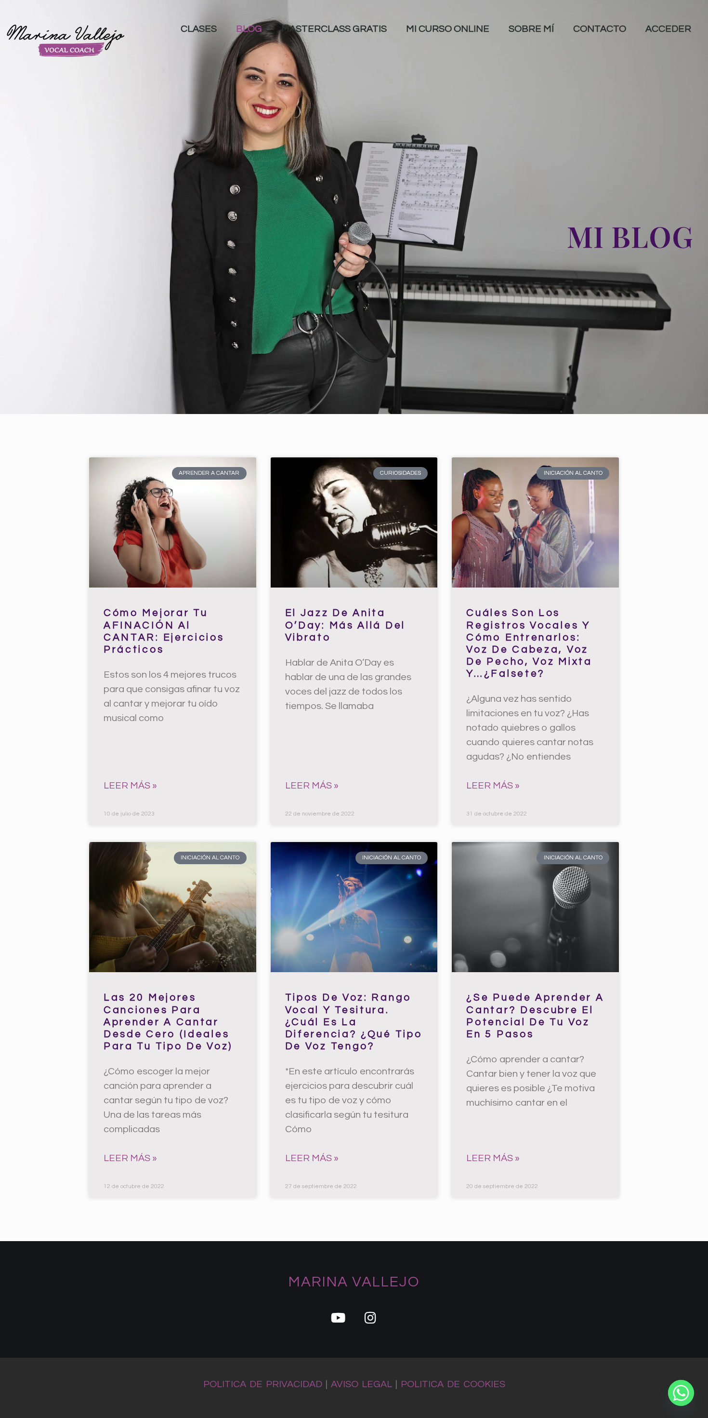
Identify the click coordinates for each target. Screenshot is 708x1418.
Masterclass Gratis (334, 29)
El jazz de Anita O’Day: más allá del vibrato (345, 625)
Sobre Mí (531, 29)
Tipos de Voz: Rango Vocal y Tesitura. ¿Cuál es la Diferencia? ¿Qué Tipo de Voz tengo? (354, 1021)
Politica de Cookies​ (453, 1384)
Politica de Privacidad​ (262, 1384)
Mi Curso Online (447, 29)
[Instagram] (370, 1317)
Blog (249, 29)
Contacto (599, 29)
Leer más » (130, 785)
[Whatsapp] (681, 1393)
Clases (199, 29)
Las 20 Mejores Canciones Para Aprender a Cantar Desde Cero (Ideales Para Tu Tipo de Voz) (168, 1021)
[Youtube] (337, 1317)
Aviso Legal (361, 1384)
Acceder (668, 29)
